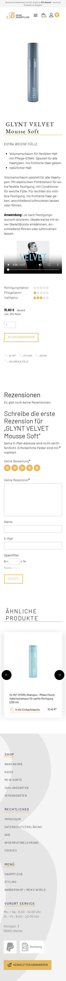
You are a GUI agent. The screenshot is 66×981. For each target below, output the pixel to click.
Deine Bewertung (17, 461)
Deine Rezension (17, 480)
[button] (35, 15)
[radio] (7, 468)
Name (8, 522)
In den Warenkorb (21, 337)
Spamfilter (11, 555)
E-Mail (8, 538)
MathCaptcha (16, 568)
